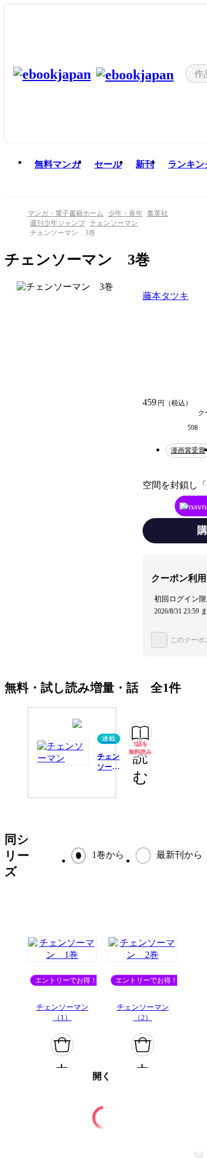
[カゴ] (62, 1044)
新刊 (145, 164)
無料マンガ (57, 164)
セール (108, 164)
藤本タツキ (166, 296)
